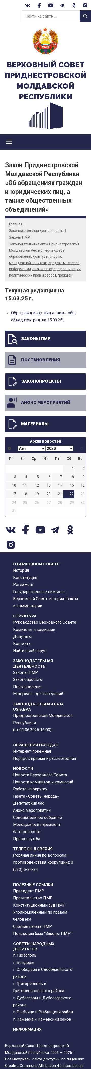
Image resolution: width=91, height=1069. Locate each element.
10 (14, 485)
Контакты (22, 643)
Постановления (40, 360)
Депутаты (22, 636)
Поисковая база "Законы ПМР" (42, 933)
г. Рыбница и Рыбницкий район (43, 1012)
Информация (27, 1029)
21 (60, 494)
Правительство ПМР (33, 898)
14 (60, 485)
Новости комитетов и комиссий (43, 782)
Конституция (25, 577)
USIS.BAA (22, 709)
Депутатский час (28, 803)
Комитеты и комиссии (34, 629)
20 (49, 494)
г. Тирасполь (24, 955)
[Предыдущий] (9, 448)
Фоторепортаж (27, 831)
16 (83, 485)
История (21, 570)
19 (37, 494)
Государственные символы (39, 591)
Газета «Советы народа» (36, 796)
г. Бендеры (23, 962)
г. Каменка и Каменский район (42, 1019)
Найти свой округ (29, 650)
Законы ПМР (19, 237)
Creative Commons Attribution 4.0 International (44, 1065)
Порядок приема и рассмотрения (44, 758)
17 (14, 494)
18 (25, 494)
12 (37, 485)
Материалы (35, 423)
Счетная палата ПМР (32, 926)
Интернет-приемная (32, 751)
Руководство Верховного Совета (44, 622)
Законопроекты (41, 381)
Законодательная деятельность (36, 231)
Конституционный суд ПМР (39, 905)
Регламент (23, 584)
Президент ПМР (28, 891)
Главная (15, 224)
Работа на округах (30, 789)
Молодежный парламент (36, 824)
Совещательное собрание (37, 817)
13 (49, 485)
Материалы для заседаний (38, 693)
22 (72, 494)
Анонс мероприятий (45, 402)
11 (25, 485)
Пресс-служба (26, 838)
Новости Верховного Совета (40, 774)
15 (72, 485)
